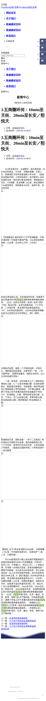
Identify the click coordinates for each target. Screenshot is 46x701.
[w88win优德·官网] (19, 7)
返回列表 (5, 629)
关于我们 (11, 18)
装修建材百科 (13, 24)
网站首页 (11, 12)
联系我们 (11, 35)
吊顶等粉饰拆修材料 (18, 618)
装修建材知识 (13, 30)
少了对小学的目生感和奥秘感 (22, 621)
